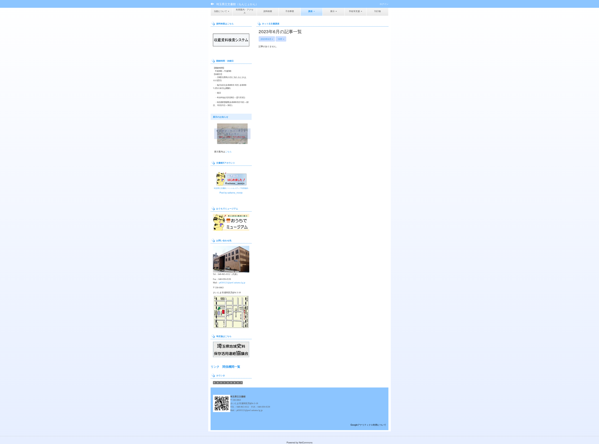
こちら (228, 151)
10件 (280, 38)
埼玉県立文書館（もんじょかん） (237, 4)
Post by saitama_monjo (231, 192)
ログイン (384, 3)
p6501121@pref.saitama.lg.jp (232, 282)
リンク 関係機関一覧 (225, 366)
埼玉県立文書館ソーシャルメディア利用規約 (231, 188)
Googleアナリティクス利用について (368, 424)
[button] (311, 11)
